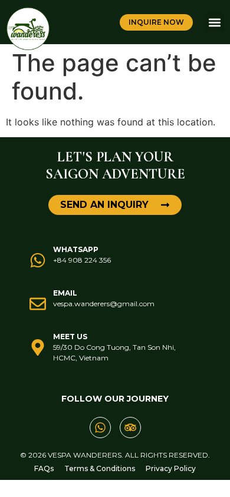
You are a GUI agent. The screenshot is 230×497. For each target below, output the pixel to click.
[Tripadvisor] (130, 427)
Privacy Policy (171, 468)
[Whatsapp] (100, 427)
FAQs (44, 468)
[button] (214, 22)
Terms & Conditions (99, 468)
